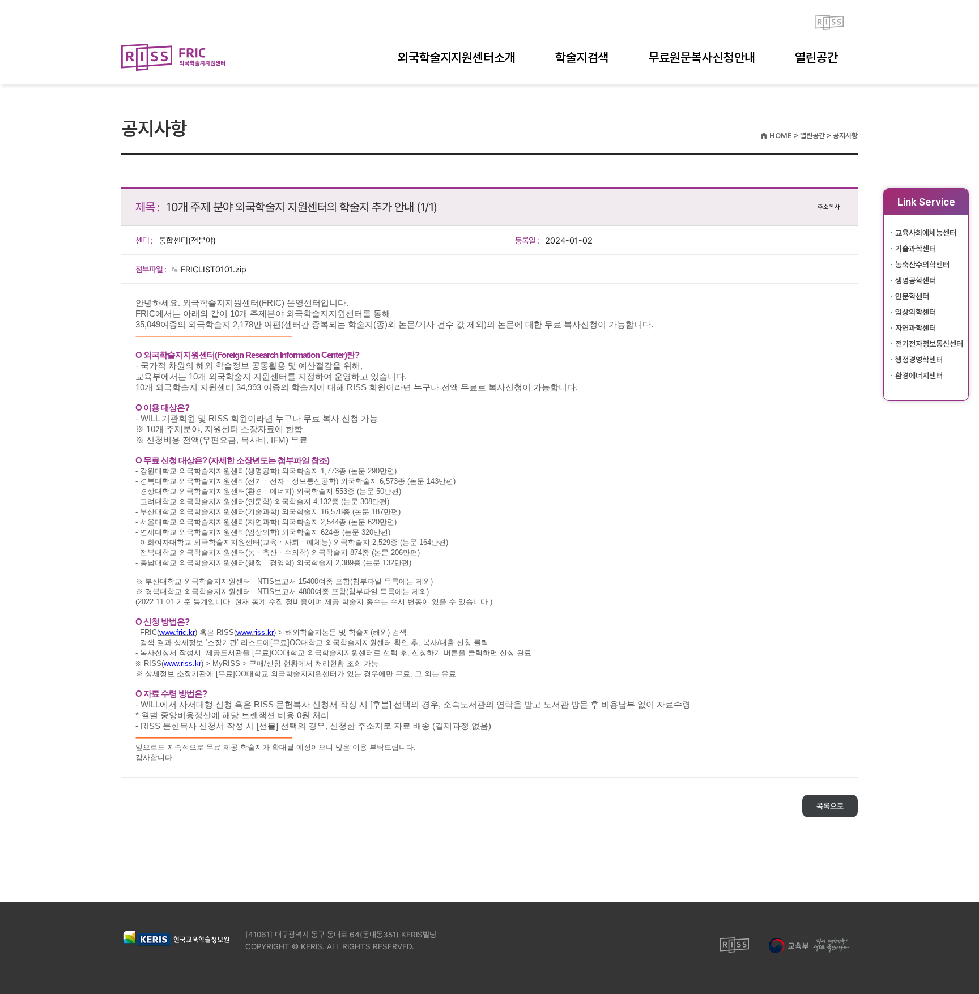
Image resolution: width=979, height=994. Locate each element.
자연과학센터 (915, 327)
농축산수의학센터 (922, 264)
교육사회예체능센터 (925, 232)
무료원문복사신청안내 (701, 57)
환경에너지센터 (919, 375)
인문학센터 (912, 296)
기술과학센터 (915, 248)
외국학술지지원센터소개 (457, 57)
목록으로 (830, 805)
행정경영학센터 (919, 359)
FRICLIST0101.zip (213, 270)
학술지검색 (582, 57)
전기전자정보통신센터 (929, 343)
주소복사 (829, 207)
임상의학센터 (915, 312)
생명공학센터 (915, 280)
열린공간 (816, 57)
